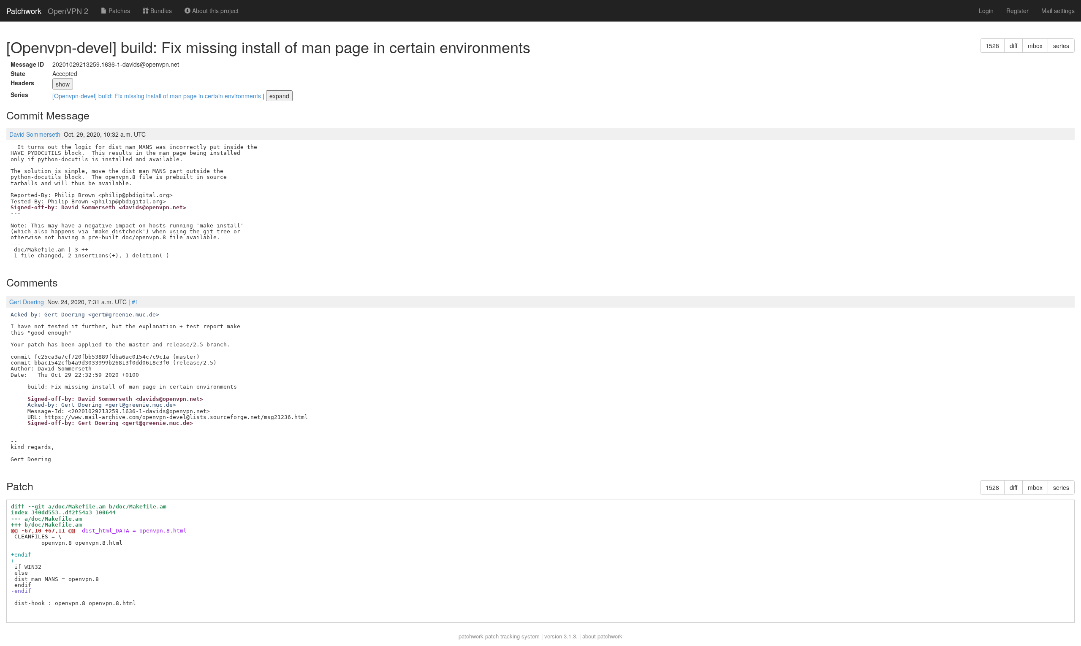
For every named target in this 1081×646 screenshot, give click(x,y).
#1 (135, 301)
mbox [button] (1035, 45)
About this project (214, 10)
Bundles (160, 10)
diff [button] (1013, 45)
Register (1017, 10)
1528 (992, 45)
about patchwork (602, 636)
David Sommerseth (34, 134)
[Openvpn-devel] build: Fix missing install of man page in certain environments (157, 96)
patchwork (471, 636)
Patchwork (23, 10)
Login (986, 10)
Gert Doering (26, 301)
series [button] (1061, 45)
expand (279, 96)
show (63, 84)
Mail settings (1058, 10)
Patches (118, 10)
